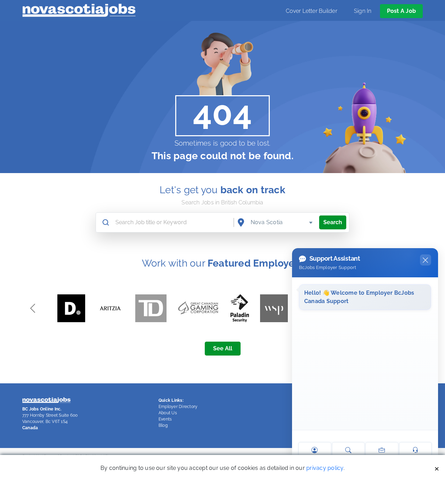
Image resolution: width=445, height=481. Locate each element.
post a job (401, 11)
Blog (163, 425)
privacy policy (324, 468)
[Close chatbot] (425, 260)
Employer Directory (178, 406)
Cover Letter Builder (311, 11)
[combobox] (282, 222)
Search (332, 222)
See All (222, 348)
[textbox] (282, 222)
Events (165, 419)
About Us (168, 412)
